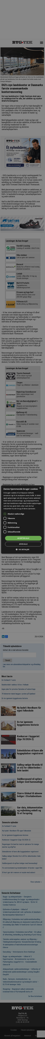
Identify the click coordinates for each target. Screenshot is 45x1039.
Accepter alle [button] (23, 538)
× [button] (40, 488)
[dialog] (22, 519)
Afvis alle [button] (23, 544)
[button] (22, 549)
